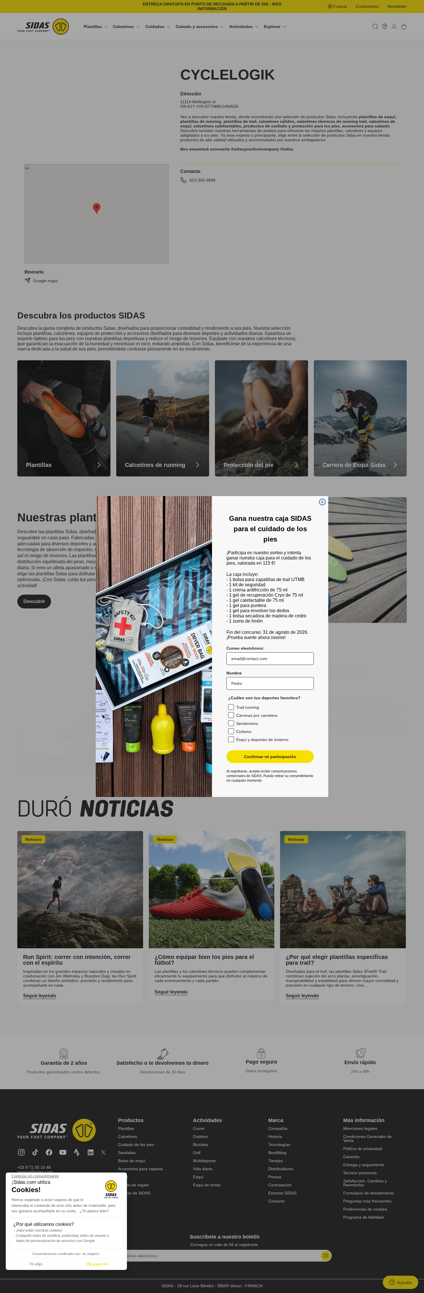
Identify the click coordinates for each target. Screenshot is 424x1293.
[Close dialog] (322, 502)
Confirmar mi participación (270, 756)
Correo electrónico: (245, 648)
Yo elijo (35, 1264)
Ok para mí (96, 1264)
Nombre (234, 673)
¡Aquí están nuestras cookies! (39, 1230)
